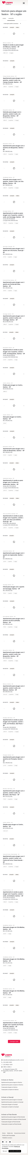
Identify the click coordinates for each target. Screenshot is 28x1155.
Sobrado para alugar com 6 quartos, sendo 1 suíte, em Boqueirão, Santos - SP (12, 114)
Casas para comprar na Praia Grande (11, 1124)
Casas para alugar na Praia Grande (10, 1121)
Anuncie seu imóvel (19, 1133)
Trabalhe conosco (7, 1137)
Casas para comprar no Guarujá (10, 1107)
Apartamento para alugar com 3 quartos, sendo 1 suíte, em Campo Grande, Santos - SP (13, 80)
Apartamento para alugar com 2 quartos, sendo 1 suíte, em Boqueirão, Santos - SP (13, 654)
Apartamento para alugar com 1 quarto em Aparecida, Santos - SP (13, 555)
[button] (23, 3)
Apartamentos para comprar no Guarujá (12, 1102)
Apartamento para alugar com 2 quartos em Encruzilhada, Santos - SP (13, 620)
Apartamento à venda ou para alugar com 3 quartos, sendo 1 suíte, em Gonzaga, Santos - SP (13, 215)
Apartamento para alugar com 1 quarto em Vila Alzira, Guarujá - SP (13, 250)
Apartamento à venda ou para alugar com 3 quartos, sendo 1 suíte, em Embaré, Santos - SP (13, 894)
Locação (11, 18)
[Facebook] (2, 1142)
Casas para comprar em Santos (9, 1089)
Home (4, 1133)
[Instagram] (6, 1142)
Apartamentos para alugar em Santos (11, 1082)
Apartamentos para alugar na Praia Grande (13, 1117)
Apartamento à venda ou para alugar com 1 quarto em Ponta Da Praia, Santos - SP (13, 1024)
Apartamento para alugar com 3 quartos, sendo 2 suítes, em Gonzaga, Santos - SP (13, 318)
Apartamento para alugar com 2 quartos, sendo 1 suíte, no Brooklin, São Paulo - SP (13, 793)
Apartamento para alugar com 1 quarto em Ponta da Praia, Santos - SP (13, 284)
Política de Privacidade (8, 1135)
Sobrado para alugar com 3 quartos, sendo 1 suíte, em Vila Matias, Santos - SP (13, 181)
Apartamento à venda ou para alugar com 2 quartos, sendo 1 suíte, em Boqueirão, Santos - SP (14, 351)
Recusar (5, 1151)
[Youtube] (10, 1142)
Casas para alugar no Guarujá (9, 1104)
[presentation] (4, 34)
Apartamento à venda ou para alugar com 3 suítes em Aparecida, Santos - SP (13, 482)
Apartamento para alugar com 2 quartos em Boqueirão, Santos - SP (13, 147)
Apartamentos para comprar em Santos (12, 1085)
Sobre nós (10, 1133)
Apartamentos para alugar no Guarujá (11, 1099)
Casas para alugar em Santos (9, 1087)
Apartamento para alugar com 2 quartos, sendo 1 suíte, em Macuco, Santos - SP (13, 688)
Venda (4, 18)
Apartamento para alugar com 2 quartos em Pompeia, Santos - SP (13, 759)
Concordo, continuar (14, 1151)
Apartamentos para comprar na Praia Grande (13, 1119)
